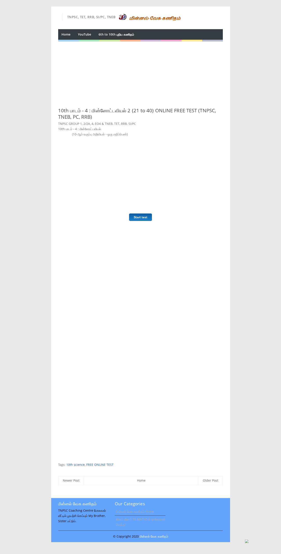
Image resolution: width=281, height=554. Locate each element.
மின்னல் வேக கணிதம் (154, 536)
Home (65, 34)
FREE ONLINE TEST (99, 465)
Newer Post (71, 480)
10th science (75, 465)
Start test (140, 217)
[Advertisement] (140, 72)
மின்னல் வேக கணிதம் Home (135, 511)
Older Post (210, 480)
